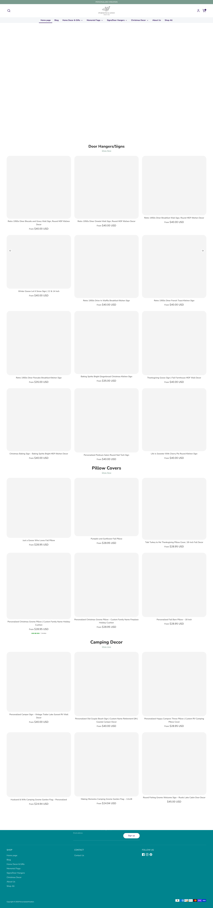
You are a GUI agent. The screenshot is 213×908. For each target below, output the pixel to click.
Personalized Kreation (26, 902)
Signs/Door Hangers (116, 20)
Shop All (168, 20)
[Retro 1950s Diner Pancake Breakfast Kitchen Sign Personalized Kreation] (39, 343)
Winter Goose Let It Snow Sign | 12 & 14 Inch (38, 291)
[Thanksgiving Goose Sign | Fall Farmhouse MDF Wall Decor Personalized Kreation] (174, 343)
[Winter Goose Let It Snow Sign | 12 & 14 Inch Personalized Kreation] (39, 262)
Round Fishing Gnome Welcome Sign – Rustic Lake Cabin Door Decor (174, 797)
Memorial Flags (94, 20)
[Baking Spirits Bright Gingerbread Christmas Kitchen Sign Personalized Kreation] (106, 342)
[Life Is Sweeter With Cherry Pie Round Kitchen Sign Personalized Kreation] (174, 419)
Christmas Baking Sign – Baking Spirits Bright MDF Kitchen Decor (39, 453)
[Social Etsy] (154, 854)
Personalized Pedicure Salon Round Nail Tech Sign (106, 455)
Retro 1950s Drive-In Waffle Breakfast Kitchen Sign (106, 300)
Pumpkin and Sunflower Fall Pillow (106, 538)
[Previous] (10, 250)
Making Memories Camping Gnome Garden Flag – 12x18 (106, 799)
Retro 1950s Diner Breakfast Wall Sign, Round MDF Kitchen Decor (174, 217)
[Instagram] (147, 854)
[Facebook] (143, 854)
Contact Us (79, 855)
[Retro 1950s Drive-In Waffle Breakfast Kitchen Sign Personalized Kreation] (106, 266)
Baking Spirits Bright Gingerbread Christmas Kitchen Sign (106, 376)
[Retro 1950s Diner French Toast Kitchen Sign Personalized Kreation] (174, 266)
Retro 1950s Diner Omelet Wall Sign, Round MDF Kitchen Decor (106, 221)
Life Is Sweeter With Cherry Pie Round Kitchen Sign (174, 453)
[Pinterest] (151, 854)
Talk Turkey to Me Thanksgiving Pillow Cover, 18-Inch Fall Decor (174, 542)
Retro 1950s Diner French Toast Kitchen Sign (174, 300)
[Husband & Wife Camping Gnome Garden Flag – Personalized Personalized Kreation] (39, 764)
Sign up (131, 835)
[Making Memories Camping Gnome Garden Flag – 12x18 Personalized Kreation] (106, 764)
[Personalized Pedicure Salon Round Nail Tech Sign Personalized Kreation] (106, 420)
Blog (56, 20)
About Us (156, 20)
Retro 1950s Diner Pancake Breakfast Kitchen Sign (39, 377)
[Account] (198, 10)
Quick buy (38, 214)
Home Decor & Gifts (71, 20)
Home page (46, 20)
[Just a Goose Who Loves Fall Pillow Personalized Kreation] (39, 508)
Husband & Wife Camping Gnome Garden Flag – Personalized (39, 799)
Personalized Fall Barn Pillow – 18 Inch (174, 619)
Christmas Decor (138, 20)
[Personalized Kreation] (106, 85)
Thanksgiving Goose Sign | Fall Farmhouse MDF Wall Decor (174, 377)
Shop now (106, 647)
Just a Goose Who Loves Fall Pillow (39, 540)
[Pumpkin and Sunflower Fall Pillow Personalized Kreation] (106, 507)
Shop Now (106, 150)
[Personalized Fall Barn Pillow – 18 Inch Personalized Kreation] (174, 585)
